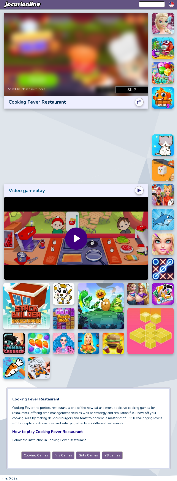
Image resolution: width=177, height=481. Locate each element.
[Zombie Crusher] (14, 343)
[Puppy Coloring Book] (63, 294)
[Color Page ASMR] (14, 368)
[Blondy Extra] (63, 343)
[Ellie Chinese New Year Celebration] (163, 194)
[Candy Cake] (163, 73)
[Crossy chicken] (163, 170)
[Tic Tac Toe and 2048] (163, 269)
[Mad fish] (163, 48)
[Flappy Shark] (163, 219)
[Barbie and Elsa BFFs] (138, 294)
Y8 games (112, 455)
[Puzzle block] (63, 318)
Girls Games (88, 455)
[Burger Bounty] (113, 343)
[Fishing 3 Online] (163, 98)
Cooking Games (36, 455)
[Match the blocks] (150, 331)
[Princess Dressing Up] (163, 244)
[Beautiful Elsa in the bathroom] (163, 23)
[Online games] (22, 4)
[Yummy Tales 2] (39, 343)
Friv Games (63, 455)
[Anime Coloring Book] (39, 368)
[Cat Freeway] (163, 145)
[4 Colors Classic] (163, 294)
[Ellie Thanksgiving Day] (88, 343)
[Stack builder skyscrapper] (26, 306)
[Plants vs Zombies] (101, 306)
